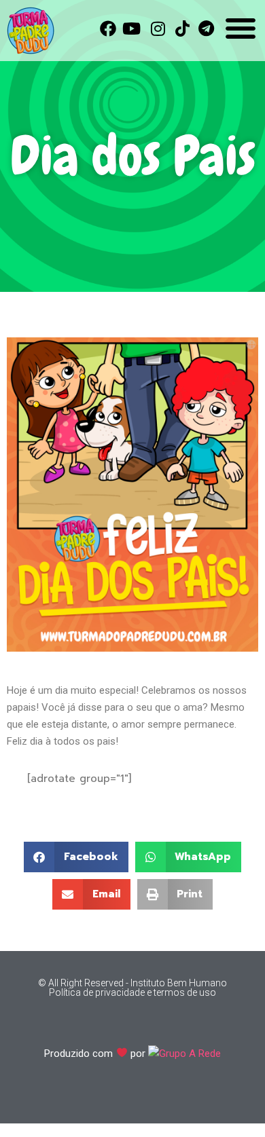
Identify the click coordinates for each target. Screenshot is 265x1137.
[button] (76, 857)
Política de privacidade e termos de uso (132, 992)
